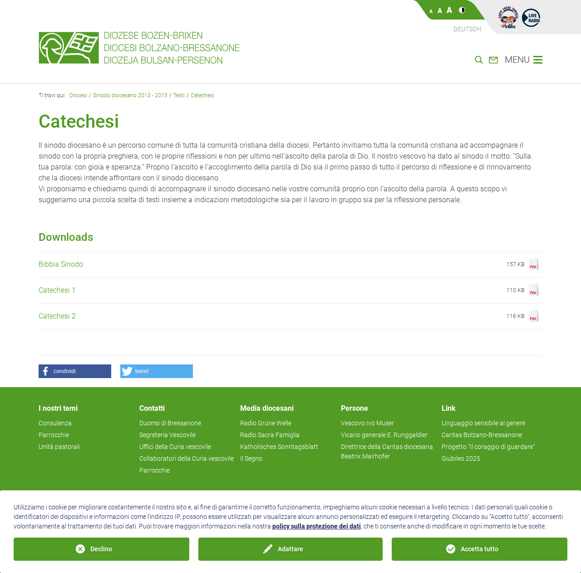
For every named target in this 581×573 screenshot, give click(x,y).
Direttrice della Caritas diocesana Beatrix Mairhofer (387, 451)
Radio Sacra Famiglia (270, 434)
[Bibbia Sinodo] (533, 264)
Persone (354, 408)
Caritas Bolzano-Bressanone (482, 434)
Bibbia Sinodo (61, 264)
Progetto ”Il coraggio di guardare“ (488, 446)
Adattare (290, 549)
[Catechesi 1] (533, 290)
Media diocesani (267, 408)
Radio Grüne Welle (265, 423)
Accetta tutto (479, 549)
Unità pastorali (59, 446)
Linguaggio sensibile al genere (483, 423)
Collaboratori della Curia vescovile (186, 458)
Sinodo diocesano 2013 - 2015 (130, 95)
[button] (75, 371)
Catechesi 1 (57, 290)
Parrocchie (54, 434)
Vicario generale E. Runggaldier (384, 434)
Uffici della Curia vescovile (175, 446)
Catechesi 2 (57, 316)
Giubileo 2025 (461, 458)
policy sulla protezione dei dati (316, 526)
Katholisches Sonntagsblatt (279, 446)
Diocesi (78, 95)
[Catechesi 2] (533, 316)
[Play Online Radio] (531, 17)
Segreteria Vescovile (167, 434)
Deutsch (467, 29)
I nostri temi (58, 408)
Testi (179, 95)
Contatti (152, 408)
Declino (101, 549)
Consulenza (55, 423)
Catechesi (202, 95)
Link (449, 408)
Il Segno (251, 458)
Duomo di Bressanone (170, 423)
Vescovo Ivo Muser (367, 423)
